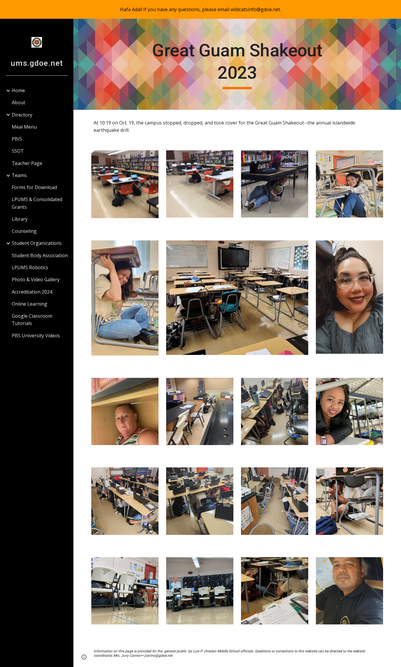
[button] (394, 27)
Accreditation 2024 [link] (32, 292)
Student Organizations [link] (37, 243)
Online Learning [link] (29, 304)
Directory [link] (22, 115)
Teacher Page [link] (27, 163)
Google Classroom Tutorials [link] (32, 319)
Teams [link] (19, 175)
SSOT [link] (18, 151)
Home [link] (18, 90)
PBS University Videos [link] (36, 335)
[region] (200, 9)
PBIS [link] (17, 139)
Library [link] (20, 219)
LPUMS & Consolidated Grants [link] (37, 203)
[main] (237, 64)
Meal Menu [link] (24, 127)
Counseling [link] (24, 231)
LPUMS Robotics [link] (30, 267)
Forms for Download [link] (34, 187)
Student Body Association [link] (40, 255)
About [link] (18, 102)
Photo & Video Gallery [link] (36, 279)
